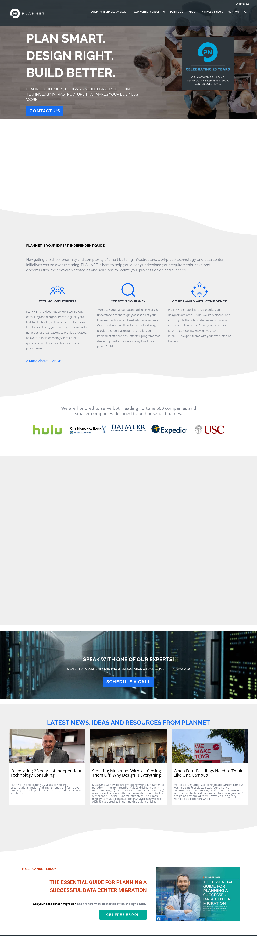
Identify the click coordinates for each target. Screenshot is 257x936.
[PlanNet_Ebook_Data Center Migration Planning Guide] (198, 869)
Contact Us (45, 110)
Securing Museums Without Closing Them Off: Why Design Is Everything (126, 773)
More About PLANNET (44, 361)
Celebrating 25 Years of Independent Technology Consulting (46, 773)
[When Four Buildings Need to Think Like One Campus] (210, 745)
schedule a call (128, 681)
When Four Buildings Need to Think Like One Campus (208, 773)
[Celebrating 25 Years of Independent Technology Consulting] (47, 745)
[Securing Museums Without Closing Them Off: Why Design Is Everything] (128, 745)
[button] (245, 12)
